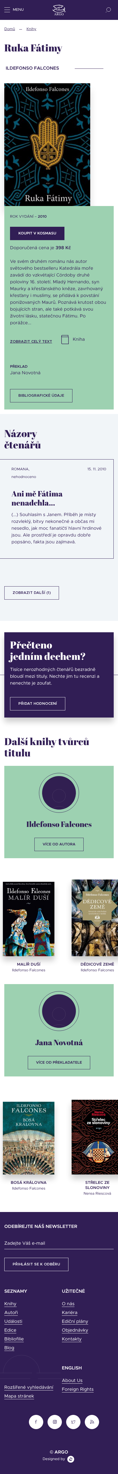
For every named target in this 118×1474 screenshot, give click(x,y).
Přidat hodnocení (37, 704)
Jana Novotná (59, 1042)
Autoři (11, 1313)
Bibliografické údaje (41, 396)
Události (13, 1321)
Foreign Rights (78, 1389)
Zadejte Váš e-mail (24, 1243)
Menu (18, 10)
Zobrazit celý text (31, 342)
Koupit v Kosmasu (37, 233)
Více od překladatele (59, 1063)
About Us (72, 1381)
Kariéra (69, 1313)
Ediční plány (75, 1321)
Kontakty (72, 1339)
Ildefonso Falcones (59, 824)
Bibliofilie (14, 1339)
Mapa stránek (19, 1396)
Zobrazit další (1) (32, 593)
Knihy (31, 29)
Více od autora (59, 844)
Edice (10, 1330)
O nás (68, 1304)
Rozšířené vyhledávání (28, 1387)
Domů (9, 29)
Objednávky (75, 1330)
